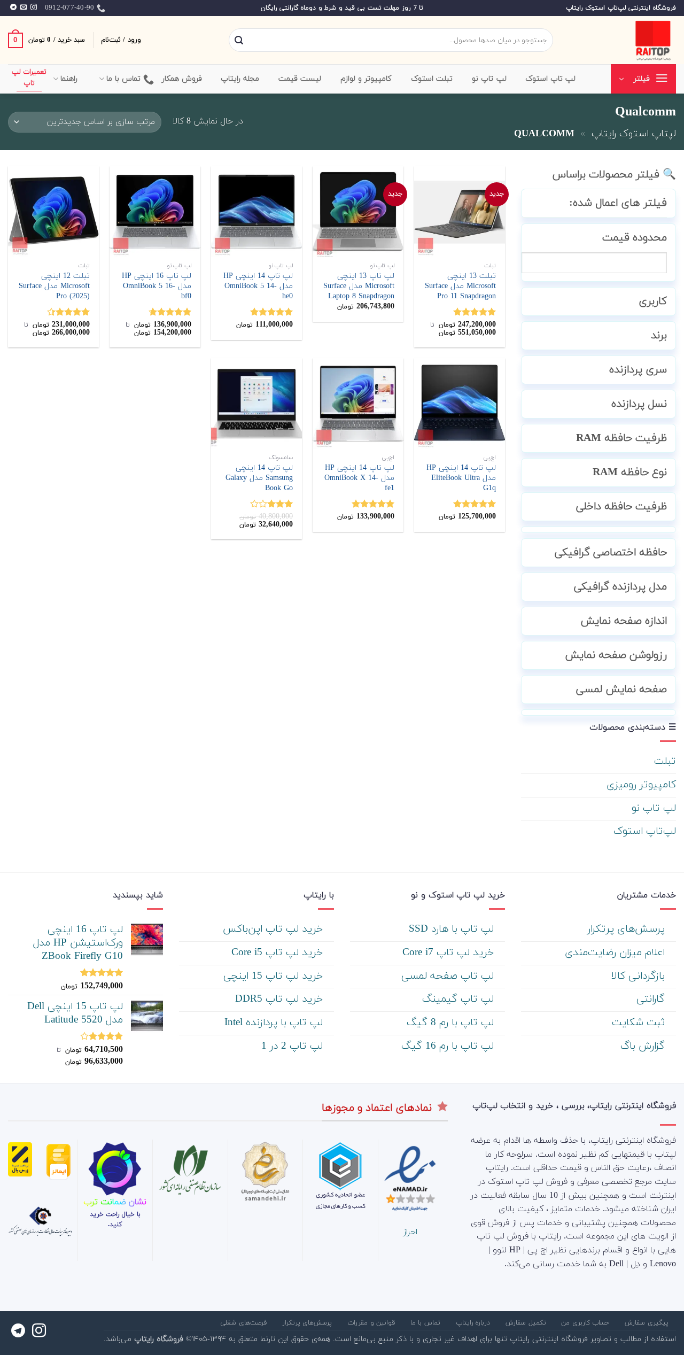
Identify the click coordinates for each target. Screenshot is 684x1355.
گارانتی (652, 999)
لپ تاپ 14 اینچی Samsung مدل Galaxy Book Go (259, 478)
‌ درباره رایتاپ (474, 1323)
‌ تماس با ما (426, 1323)
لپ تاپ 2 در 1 (293, 1046)
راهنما (68, 78)
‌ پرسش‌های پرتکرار (627, 929)
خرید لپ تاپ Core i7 (449, 953)
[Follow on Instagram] (33, 7)
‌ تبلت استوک (433, 78)
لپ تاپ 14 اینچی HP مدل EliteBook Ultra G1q (461, 478)
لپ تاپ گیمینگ (459, 999)
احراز (410, 1232)
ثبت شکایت (640, 1023)
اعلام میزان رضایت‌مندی (616, 953)
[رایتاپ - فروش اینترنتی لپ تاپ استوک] (622, 40)
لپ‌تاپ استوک (644, 831)
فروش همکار (182, 78)
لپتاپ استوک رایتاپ (634, 134)
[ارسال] (239, 41)
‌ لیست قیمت (301, 78)
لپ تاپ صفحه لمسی (449, 976)
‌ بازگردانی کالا (639, 976)
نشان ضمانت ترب (114, 1202)
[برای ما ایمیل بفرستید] (23, 7)
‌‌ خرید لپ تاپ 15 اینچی (274, 976)
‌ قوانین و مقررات (372, 1323)
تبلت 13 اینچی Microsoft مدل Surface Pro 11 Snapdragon (460, 286)
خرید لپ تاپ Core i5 (278, 953)
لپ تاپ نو (654, 808)
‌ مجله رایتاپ (241, 78)
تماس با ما (123, 78)
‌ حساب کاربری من (586, 1323)
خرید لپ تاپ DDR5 (280, 999)
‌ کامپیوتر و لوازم (367, 78)
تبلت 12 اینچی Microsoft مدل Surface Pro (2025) (54, 286)
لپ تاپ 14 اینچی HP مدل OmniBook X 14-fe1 (359, 478)
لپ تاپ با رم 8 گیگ (452, 1023)
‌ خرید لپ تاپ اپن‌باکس (274, 929)
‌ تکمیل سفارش (527, 1323)
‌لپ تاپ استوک (550, 78)
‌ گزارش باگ (644, 1046)
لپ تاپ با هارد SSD (453, 929)
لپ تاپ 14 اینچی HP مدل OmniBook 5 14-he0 (258, 286)
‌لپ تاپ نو (489, 78)
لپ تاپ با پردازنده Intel (275, 1023)
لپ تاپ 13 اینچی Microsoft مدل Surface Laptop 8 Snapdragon (358, 286)
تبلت (665, 761)
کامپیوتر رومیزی (641, 785)
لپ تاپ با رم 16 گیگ (449, 1046)
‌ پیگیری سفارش (648, 1323)
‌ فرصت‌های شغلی (244, 1323)
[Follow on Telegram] (13, 7)
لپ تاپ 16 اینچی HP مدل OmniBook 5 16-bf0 (156, 286)
